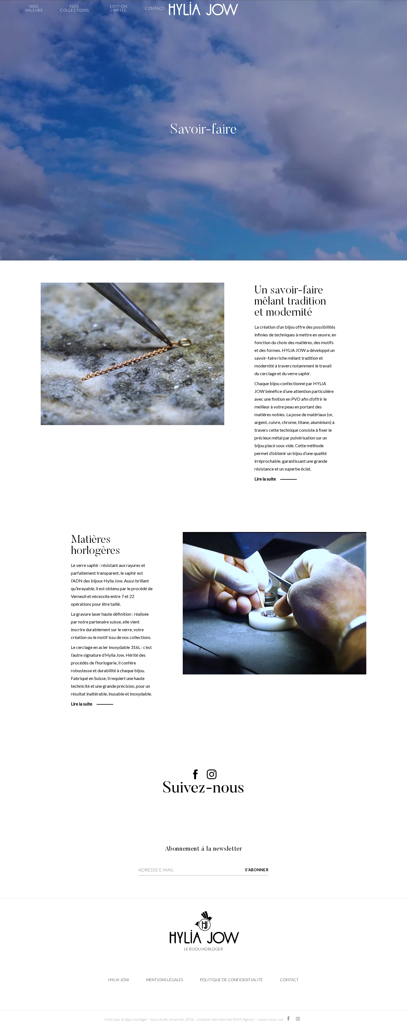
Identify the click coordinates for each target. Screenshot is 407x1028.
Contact (289, 979)
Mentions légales (164, 979)
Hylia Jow (118, 979)
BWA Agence (243, 1019)
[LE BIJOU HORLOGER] (203, 8)
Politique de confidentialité (231, 979)
